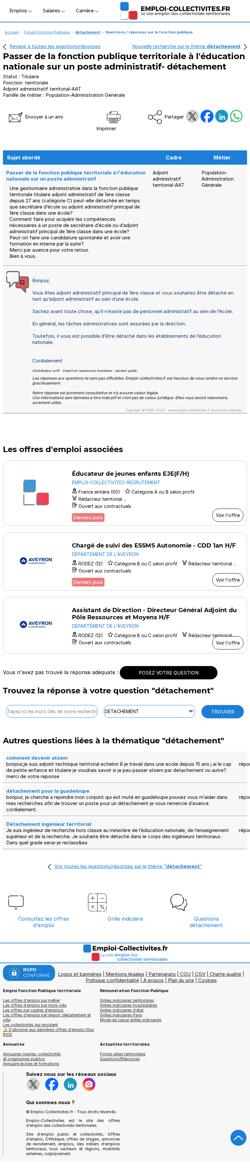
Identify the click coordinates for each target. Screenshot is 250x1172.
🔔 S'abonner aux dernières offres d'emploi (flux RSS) (48, 1032)
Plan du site (181, 980)
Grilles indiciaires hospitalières (128, 1005)
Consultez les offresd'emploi (43, 921)
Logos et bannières (80, 974)
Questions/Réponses (120, 1058)
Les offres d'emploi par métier (31, 1000)
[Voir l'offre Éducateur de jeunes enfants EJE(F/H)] (125, 493)
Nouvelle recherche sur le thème (186, 46)
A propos (153, 980)
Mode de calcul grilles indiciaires (130, 1019)
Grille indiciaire (125, 918)
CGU (185, 974)
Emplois (18, 10)
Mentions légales (125, 974)
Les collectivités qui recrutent (30, 1024)
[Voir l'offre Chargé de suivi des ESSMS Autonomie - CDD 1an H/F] (125, 561)
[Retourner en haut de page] (238, 1138)
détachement (88, 32)
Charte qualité (225, 974)
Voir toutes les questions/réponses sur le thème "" (128, 866)
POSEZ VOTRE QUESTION (169, 673)
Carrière (85, 10)
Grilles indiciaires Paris (121, 1015)
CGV (200, 974)
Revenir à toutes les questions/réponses (55, 46)
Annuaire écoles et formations (31, 1063)
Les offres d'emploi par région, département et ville (47, 1017)
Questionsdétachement (206, 921)
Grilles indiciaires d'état (122, 1010)
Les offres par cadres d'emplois (33, 1010)
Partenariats (162, 974)
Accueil (12, 32)
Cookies (207, 980)
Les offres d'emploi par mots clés (35, 1005)
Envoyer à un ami (43, 117)
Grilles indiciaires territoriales (127, 1000)
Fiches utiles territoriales (123, 1054)
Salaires (52, 10)
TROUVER (222, 712)
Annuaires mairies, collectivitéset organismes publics (32, 1056)
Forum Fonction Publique (47, 32)
